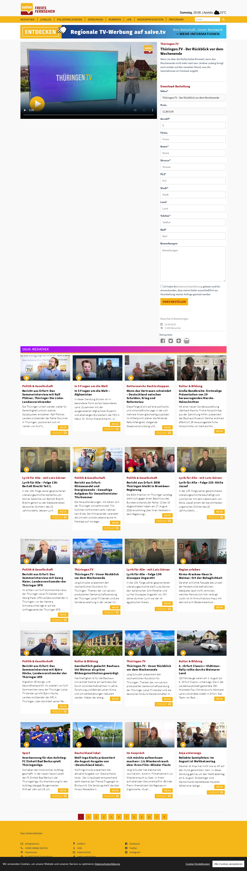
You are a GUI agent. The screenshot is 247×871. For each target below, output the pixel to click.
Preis (163, 105)
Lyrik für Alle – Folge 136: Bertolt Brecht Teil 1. (40, 484)
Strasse (165, 160)
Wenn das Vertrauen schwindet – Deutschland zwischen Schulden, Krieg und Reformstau (149, 396)
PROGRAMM (176, 19)
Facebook (134, 843)
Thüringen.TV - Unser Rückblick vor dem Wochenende (96, 576)
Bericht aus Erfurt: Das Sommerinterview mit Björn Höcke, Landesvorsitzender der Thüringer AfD (44, 671)
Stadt (164, 188)
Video (164, 91)
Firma (163, 132)
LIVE (129, 19)
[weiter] (157, 817)
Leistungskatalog (86, 856)
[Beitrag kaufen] (186, 341)
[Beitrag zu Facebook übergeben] (162, 341)
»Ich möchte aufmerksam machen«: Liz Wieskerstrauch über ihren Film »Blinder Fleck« (149, 761)
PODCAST (57, 433)
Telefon (165, 215)
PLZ (163, 174)
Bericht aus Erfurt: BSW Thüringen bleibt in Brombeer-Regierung (149, 486)
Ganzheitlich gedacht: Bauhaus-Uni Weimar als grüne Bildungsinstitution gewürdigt (97, 669)
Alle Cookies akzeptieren (228, 863)
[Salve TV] (38, 7)
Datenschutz (84, 852)
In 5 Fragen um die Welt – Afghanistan (92, 392)
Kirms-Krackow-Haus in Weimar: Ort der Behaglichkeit (201, 576)
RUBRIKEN (115, 19)
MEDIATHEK (27, 19)
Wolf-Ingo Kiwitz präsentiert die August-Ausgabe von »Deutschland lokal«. (94, 761)
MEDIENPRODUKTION (150, 19)
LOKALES (45, 19)
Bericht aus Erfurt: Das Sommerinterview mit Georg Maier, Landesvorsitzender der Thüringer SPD (44, 579)
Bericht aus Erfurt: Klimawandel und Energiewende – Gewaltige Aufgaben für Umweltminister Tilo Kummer (96, 489)
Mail (163, 229)
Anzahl (165, 118)
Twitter (133, 848)
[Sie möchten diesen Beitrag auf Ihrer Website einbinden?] (178, 341)
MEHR (63, 427)
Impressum (31, 852)
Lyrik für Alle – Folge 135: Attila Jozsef (201, 484)
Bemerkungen (169, 243)
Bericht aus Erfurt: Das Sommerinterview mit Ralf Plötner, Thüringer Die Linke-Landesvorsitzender (43, 396)
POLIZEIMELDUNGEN (69, 19)
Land (163, 202)
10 (149, 817)
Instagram (134, 852)
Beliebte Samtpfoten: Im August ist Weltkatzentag (197, 759)
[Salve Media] (123, 31)
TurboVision (45, 856)
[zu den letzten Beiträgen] (164, 817)
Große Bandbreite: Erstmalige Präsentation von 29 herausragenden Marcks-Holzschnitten (200, 396)
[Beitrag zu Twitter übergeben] (170, 341)
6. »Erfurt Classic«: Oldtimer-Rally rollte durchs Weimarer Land (200, 669)
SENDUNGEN (95, 19)
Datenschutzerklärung (189, 286)
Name (164, 146)
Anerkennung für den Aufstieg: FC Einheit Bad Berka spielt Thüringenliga (44, 761)
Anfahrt (81, 843)
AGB (79, 848)
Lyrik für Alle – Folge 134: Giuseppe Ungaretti (144, 576)
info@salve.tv (32, 843)
